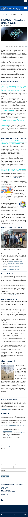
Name (2, 464)
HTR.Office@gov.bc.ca (19, 177)
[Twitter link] (2, 500)
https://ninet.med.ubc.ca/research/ (18, 294)
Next (24, 479)
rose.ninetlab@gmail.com (6, 409)
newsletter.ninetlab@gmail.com (16, 75)
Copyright (18, 514)
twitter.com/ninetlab (7, 431)
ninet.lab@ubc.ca (8, 435)
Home (10, 14)
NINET (4, 25)
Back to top (3, 502)
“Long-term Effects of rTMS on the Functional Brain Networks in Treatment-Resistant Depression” (13, 263)
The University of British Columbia (10, 2)
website (11, 111)
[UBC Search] (25, 1)
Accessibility (24, 514)
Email (14, 464)
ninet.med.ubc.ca (21, 432)
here (26, 46)
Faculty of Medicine (5, 14)
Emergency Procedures (5, 514)
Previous (5, 479)
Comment (3, 448)
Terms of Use (13, 514)
